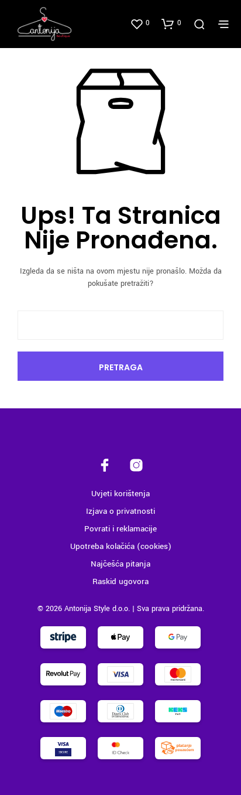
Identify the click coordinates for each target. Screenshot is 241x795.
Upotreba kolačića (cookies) (120, 546)
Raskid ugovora (120, 581)
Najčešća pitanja (120, 563)
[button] (140, 23)
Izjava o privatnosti (120, 511)
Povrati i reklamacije (120, 528)
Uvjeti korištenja (120, 493)
